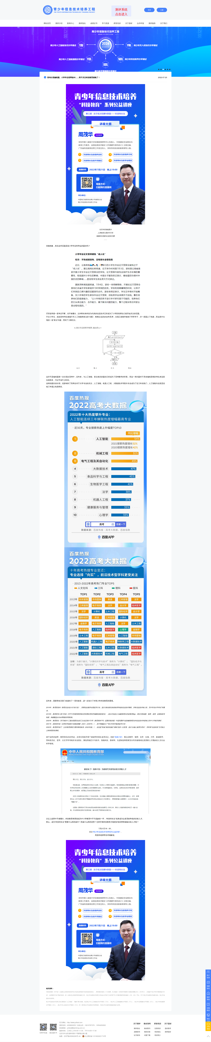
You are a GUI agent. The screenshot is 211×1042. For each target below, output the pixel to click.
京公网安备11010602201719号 (95, 1036)
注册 (161, 10)
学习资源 (105, 23)
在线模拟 (208, 1009)
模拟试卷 (147, 1032)
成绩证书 (93, 23)
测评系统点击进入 (121, 11)
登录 (149, 10)
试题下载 (147, 1035)
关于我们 (163, 23)
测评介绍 (58, 23)
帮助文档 (208, 1020)
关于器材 (128, 23)
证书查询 (137, 1035)
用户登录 (208, 976)
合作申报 (140, 23)
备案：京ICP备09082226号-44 (69, 1036)
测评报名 (82, 23)
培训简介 (158, 1035)
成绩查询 (137, 1032)
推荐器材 (168, 1032)
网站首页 (47, 23)
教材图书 (147, 1028)
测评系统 (208, 998)
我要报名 (208, 987)
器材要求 (168, 1028)
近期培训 (158, 1028)
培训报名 (158, 1032)
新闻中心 (70, 23)
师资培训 (117, 23)
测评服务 (152, 23)
